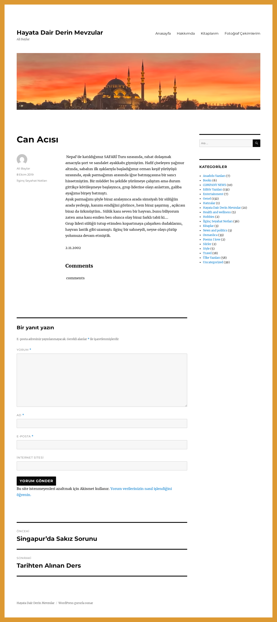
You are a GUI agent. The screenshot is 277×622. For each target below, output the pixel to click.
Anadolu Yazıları (214, 176)
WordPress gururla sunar (75, 603)
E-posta (25, 436)
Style (206, 248)
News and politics (215, 230)
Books (207, 180)
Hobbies (208, 217)
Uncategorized (213, 262)
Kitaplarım (210, 33)
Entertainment (213, 194)
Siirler (207, 244)
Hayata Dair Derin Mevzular (60, 32)
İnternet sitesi (30, 457)
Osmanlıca (210, 235)
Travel (207, 253)
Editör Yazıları (212, 189)
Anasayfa (163, 33)
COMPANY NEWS (214, 185)
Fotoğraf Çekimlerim (242, 33)
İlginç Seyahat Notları (32, 180)
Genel (207, 198)
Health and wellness (217, 212)
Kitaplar (208, 226)
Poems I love (211, 239)
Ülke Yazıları (211, 258)
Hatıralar (209, 203)
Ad (20, 415)
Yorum (24, 350)
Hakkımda (186, 33)
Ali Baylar (23, 168)
